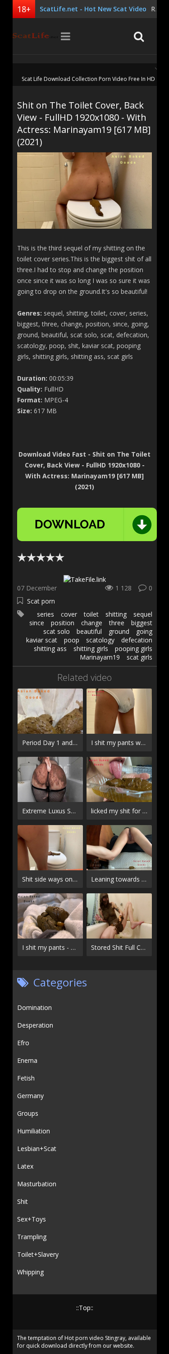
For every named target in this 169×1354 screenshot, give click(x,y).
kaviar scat (41, 640)
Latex (25, 1166)
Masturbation (36, 1183)
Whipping (30, 1272)
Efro (23, 1042)
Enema (27, 1060)
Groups (27, 1113)
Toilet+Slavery (38, 1254)
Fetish (26, 1078)
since (36, 622)
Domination (34, 1007)
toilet (91, 614)
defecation (136, 640)
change (91, 622)
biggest (141, 622)
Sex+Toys (31, 1219)
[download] (87, 524)
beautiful (89, 631)
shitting (116, 614)
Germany (30, 1095)
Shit (22, 1201)
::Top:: (84, 1307)
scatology (100, 640)
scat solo (56, 631)
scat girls (139, 657)
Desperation (35, 1025)
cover (69, 614)
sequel (142, 614)
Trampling (31, 1236)
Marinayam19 (100, 657)
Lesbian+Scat (36, 1148)
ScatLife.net (35, 36)
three (116, 622)
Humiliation (33, 1131)
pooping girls (133, 648)
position (62, 622)
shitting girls (90, 648)
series (45, 614)
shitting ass (50, 648)
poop (71, 640)
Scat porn (41, 601)
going (144, 631)
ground (119, 631)
